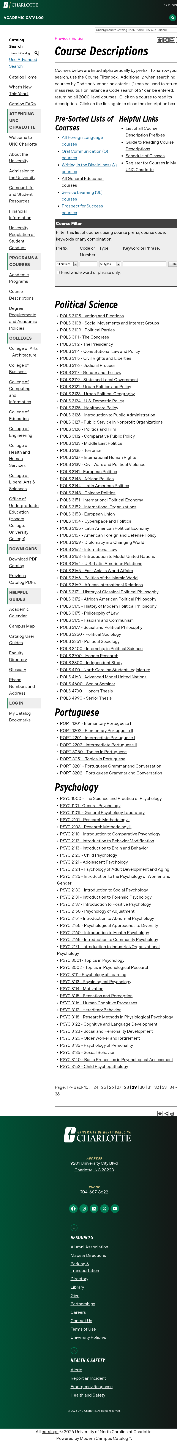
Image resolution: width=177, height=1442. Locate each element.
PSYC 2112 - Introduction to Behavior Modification (107, 840)
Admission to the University (22, 174)
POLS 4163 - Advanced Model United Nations (103, 676)
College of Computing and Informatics (20, 391)
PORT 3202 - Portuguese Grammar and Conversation (111, 773)
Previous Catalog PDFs (22, 579)
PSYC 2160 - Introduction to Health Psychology (104, 932)
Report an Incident (88, 1378)
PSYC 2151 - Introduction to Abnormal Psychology (107, 918)
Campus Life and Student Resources (21, 194)
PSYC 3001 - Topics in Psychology (92, 960)
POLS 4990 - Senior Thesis (86, 698)
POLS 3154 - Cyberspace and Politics (95, 521)
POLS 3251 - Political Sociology (90, 641)
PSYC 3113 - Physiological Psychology (95, 981)
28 (126, 1087)
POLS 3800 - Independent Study (91, 662)
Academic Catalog (23, 18)
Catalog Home (23, 77)
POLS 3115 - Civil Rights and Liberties (95, 358)
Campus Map (22, 626)
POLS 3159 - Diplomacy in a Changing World (102, 542)
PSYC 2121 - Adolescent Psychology (94, 862)
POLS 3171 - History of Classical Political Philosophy (109, 591)
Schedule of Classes (145, 155)
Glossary (17, 669)
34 (171, 1087)
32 (156, 1087)
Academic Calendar (19, 612)
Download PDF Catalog (23, 562)
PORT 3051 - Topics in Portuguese (92, 758)
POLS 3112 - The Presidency (86, 344)
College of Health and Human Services (19, 455)
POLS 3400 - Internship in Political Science (101, 648)
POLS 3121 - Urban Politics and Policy (95, 386)
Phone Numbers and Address (22, 686)
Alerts (76, 1369)
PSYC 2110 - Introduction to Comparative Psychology (110, 834)
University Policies (88, 1337)
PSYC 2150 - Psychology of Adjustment (97, 911)
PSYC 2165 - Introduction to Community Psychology (109, 939)
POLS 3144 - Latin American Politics (94, 485)
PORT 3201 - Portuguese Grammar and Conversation (110, 766)
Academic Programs (19, 278)
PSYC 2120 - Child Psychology (88, 855)
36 (57, 1094)
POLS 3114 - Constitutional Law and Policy (100, 351)
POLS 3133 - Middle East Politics (91, 443)
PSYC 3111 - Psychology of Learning (93, 974)
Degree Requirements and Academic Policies (23, 318)
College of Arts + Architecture (23, 352)
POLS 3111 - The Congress (84, 337)
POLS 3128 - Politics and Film (88, 429)
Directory (79, 1278)
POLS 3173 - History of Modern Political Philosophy (108, 606)
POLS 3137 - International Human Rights (98, 457)
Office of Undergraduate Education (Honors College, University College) (24, 518)
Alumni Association (89, 1246)
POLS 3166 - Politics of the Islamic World (99, 577)
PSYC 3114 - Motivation (81, 988)
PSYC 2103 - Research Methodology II (95, 826)
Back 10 (81, 1087)
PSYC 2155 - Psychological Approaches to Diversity (109, 925)
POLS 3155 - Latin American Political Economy (104, 528)
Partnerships (83, 1303)
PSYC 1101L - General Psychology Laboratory (102, 812)
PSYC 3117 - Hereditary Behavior (90, 1009)
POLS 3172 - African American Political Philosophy (108, 599)
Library (77, 1287)
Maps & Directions (88, 1255)
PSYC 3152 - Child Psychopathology (94, 1066)
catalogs (50, 1431)
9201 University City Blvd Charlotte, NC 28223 (94, 1166)
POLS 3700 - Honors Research (89, 655)
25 (103, 1087)
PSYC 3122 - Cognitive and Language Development (108, 1024)
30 (142, 1087)
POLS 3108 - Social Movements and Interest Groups (109, 323)
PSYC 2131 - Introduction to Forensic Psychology (106, 897)
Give (75, 1295)
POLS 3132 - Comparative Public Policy (97, 436)
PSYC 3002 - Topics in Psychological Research (104, 967)
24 (95, 1087)
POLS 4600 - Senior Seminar (87, 683)
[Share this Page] (166, 40)
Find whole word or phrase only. (91, 272)
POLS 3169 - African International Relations (101, 584)
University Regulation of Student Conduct (22, 237)
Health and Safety (88, 1395)
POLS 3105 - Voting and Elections (92, 315)
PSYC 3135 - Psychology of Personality (96, 1045)
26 (111, 1087)
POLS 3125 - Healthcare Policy (89, 407)
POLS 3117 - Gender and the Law (90, 372)
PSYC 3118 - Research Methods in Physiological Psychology (116, 1017)
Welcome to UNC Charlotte (23, 141)
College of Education (19, 415)
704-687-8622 (94, 1192)
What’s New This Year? (20, 90)
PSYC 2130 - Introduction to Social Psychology (104, 890)
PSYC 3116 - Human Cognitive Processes (98, 1002)
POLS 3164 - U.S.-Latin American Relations (101, 563)
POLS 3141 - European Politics (88, 471)
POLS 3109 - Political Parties (87, 330)
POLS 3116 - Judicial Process (87, 365)
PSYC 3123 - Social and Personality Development (106, 1031)
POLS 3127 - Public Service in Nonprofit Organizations (111, 422)
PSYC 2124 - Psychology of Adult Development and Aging (114, 869)
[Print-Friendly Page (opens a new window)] (172, 40)
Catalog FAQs (22, 103)
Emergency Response (92, 1386)
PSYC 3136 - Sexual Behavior (87, 1052)
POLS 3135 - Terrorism (81, 450)
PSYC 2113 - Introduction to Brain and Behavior (104, 848)
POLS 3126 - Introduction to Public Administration (107, 415)
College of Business (19, 368)
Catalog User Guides (21, 640)
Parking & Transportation (85, 1267)
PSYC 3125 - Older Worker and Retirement (100, 1038)
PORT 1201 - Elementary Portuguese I (95, 723)
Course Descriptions (21, 295)
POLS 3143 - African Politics (87, 478)
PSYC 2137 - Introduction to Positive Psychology (105, 904)
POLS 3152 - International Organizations (98, 506)
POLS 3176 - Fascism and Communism (97, 620)
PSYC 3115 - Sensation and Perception (96, 995)
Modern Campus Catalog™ (105, 1438)
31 (150, 1087)
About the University (18, 158)
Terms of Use (83, 1329)
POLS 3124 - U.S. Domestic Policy (92, 400)
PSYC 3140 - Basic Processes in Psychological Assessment (116, 1059)
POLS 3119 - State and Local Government (99, 379)
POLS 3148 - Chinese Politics (87, 492)
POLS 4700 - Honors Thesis (86, 691)
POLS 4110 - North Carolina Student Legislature (105, 669)
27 (119, 1087)
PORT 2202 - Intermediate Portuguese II (98, 744)
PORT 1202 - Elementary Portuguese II (96, 730)
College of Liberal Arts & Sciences (22, 482)
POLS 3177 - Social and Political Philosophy (101, 627)
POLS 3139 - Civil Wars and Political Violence (102, 464)
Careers (78, 1312)
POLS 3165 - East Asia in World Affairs (96, 570)
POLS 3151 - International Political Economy (101, 500)
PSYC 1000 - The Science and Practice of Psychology (111, 798)
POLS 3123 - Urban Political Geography (97, 393)
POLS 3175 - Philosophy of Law (89, 613)
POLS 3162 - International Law (88, 549)
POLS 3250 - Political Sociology (90, 634)
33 (164, 1087)
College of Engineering (20, 432)
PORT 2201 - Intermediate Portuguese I (97, 737)
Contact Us (81, 1320)
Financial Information (20, 214)
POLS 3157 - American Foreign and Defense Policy (108, 535)
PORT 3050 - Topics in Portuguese (93, 751)
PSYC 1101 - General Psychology (90, 805)
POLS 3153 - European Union (87, 514)
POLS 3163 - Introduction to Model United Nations (107, 556)
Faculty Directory (18, 656)
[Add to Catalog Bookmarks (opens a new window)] (160, 40)
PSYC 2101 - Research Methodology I (95, 819)
